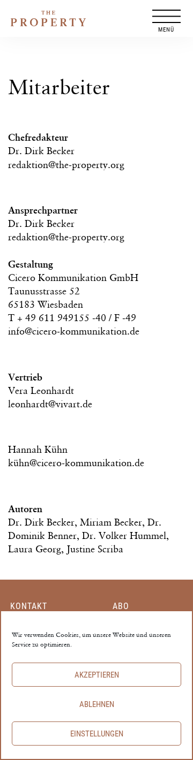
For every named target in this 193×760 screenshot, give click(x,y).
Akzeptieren (97, 675)
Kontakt (28, 606)
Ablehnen (96, 704)
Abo (121, 606)
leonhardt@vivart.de (50, 403)
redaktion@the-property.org (66, 164)
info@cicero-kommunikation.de (73, 331)
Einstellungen (96, 734)
